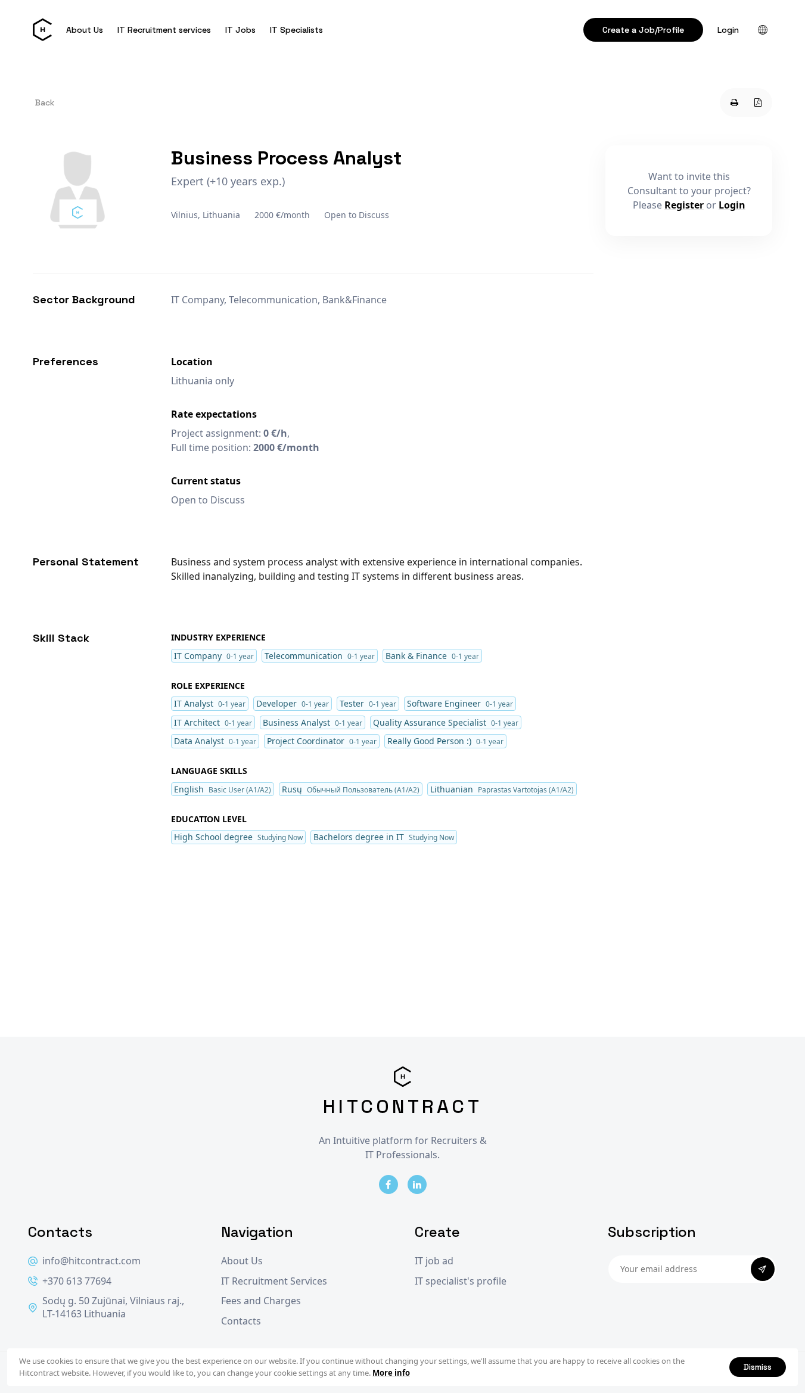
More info (391, 1372)
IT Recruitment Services (274, 1281)
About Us (84, 29)
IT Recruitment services (164, 29)
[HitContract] (42, 29)
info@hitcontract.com (91, 1261)
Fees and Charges (261, 1301)
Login (728, 29)
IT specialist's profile (460, 1281)
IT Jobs (240, 29)
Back (44, 102)
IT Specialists (296, 29)
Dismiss (758, 1366)
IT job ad (434, 1261)
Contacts (241, 1321)
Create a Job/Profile (643, 29)
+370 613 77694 (76, 1281)
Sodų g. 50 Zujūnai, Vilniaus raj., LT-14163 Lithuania (113, 1307)
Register (684, 205)
